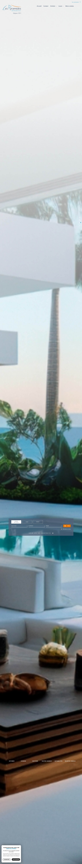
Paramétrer (6, 859)
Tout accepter (16, 859)
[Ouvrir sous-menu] (56, 6)
